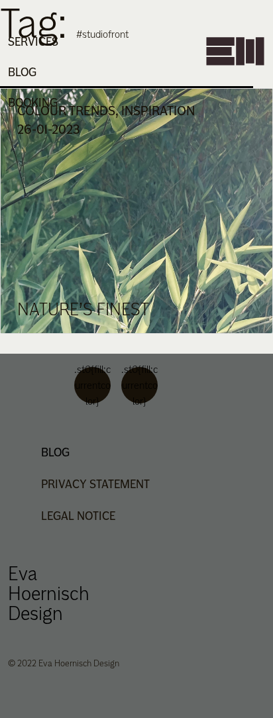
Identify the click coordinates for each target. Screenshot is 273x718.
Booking (33, 102)
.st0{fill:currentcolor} (92, 385)
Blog (22, 72)
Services (33, 41)
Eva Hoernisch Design (48, 593)
